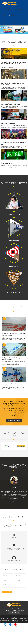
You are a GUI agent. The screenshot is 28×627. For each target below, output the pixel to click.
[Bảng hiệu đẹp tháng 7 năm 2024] (14, 376)
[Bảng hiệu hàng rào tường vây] (14, 95)
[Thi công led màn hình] (14, 114)
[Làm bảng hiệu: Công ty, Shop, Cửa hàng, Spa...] (14, 134)
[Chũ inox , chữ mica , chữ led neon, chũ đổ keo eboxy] (14, 74)
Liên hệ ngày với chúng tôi (14, 420)
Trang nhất (7, 9)
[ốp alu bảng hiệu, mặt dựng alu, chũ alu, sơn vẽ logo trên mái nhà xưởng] (14, 53)
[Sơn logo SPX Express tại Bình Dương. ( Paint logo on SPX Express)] (14, 325)
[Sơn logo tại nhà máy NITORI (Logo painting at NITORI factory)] (14, 349)
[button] (13, 501)
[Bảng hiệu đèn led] (14, 154)
